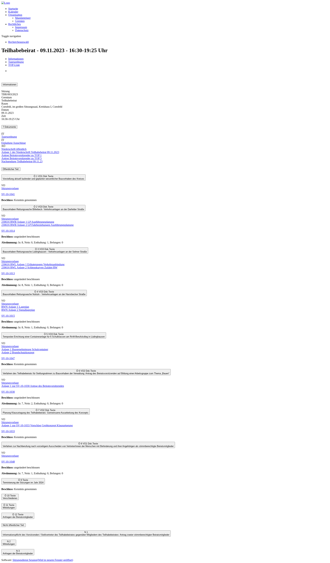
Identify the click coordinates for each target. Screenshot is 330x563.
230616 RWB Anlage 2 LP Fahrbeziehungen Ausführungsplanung (37, 224)
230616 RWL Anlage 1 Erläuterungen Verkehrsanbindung (32, 264)
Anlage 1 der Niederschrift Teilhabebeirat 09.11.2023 (30, 152)
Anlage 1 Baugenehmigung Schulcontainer (24, 349)
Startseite (13, 8)
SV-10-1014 (8, 230)
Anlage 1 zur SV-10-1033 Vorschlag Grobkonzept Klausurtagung (37, 425)
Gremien (20, 21)
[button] (15, 14)
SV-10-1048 (8, 461)
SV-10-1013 (8, 273)
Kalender (13, 11)
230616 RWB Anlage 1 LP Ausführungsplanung (27, 221)
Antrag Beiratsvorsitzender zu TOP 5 (21, 158)
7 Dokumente (9, 127)
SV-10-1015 (8, 315)
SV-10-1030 (8, 391)
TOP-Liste (14, 65)
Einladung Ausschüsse (13, 142)
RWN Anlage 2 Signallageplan (18, 309)
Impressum (21, 27)
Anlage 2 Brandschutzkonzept (17, 352)
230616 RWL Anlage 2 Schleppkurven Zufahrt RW (29, 267)
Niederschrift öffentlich (13, 149)
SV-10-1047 (8, 358)
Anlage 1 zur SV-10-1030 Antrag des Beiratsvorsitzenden (32, 385)
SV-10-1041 (8, 194)
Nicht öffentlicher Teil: (13, 525)
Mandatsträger (23, 17)
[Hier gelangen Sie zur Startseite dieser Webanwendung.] (5, 2)
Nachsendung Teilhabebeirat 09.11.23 (21, 161)
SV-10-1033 (8, 431)
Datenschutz (22, 30)
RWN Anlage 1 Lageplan (15, 306)
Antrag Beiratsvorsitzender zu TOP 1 (21, 155)
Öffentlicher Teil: (11, 169)
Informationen (16, 58)
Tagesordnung (16, 61)
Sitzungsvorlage (10, 188)
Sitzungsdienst (43, 560)
